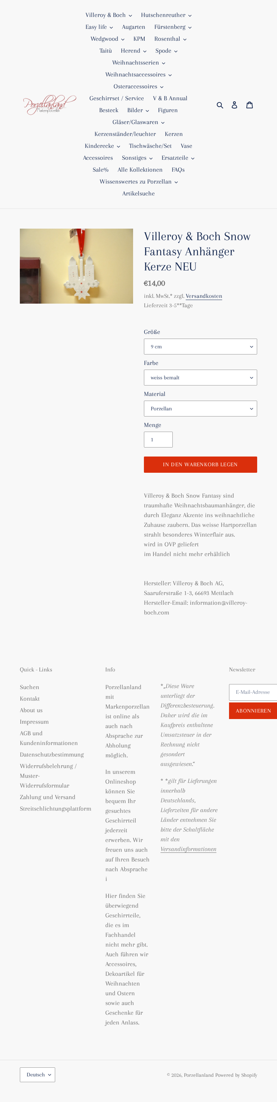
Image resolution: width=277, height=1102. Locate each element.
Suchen (29, 687)
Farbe (151, 362)
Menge (152, 424)
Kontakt (30, 698)
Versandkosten (204, 295)
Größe (152, 331)
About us (31, 710)
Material (155, 393)
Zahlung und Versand (47, 797)
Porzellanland (199, 1075)
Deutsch (36, 1074)
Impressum (34, 721)
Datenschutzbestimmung (52, 754)
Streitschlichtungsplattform (55, 808)
